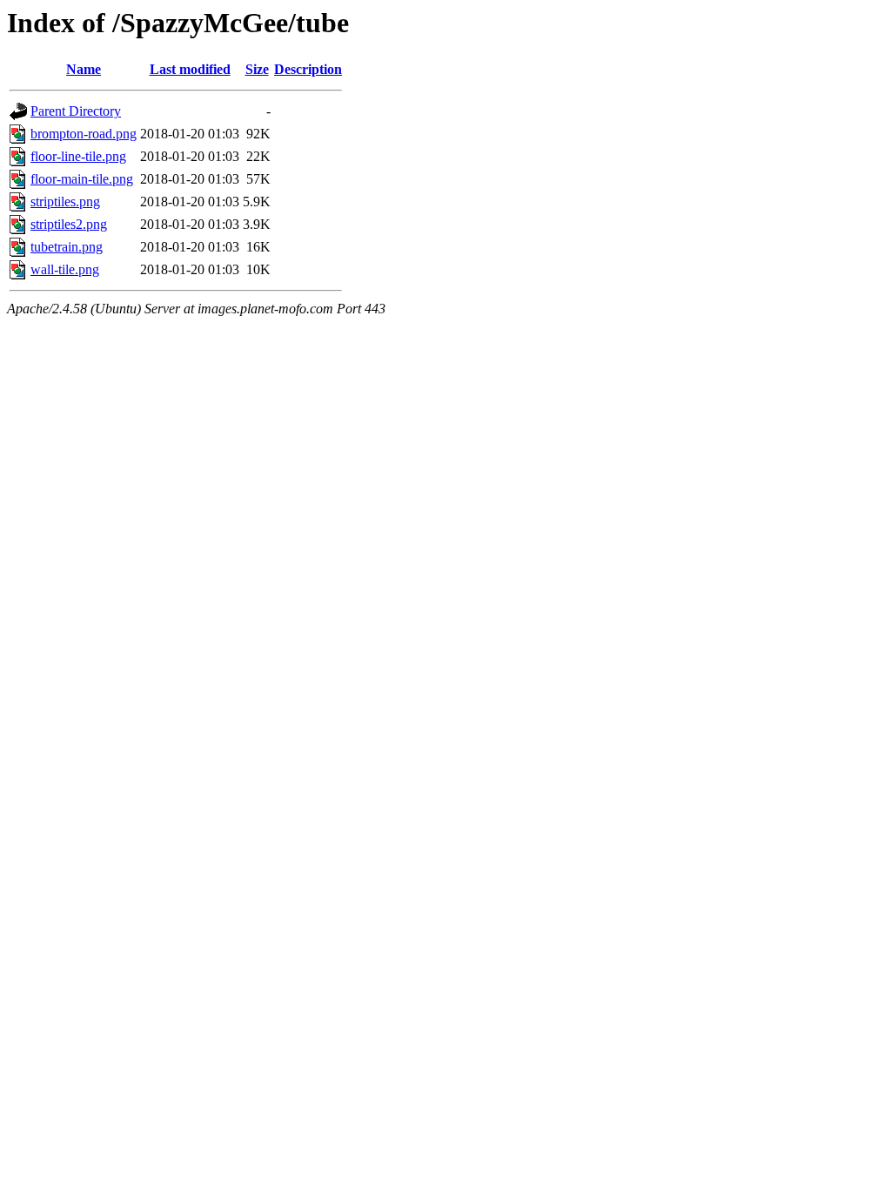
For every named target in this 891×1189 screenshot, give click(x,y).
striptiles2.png (68, 224)
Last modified (190, 69)
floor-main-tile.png (81, 178)
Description (308, 69)
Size (257, 69)
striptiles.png (65, 201)
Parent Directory (75, 111)
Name (83, 69)
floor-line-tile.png (78, 156)
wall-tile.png (64, 269)
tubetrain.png (66, 246)
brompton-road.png (83, 133)
